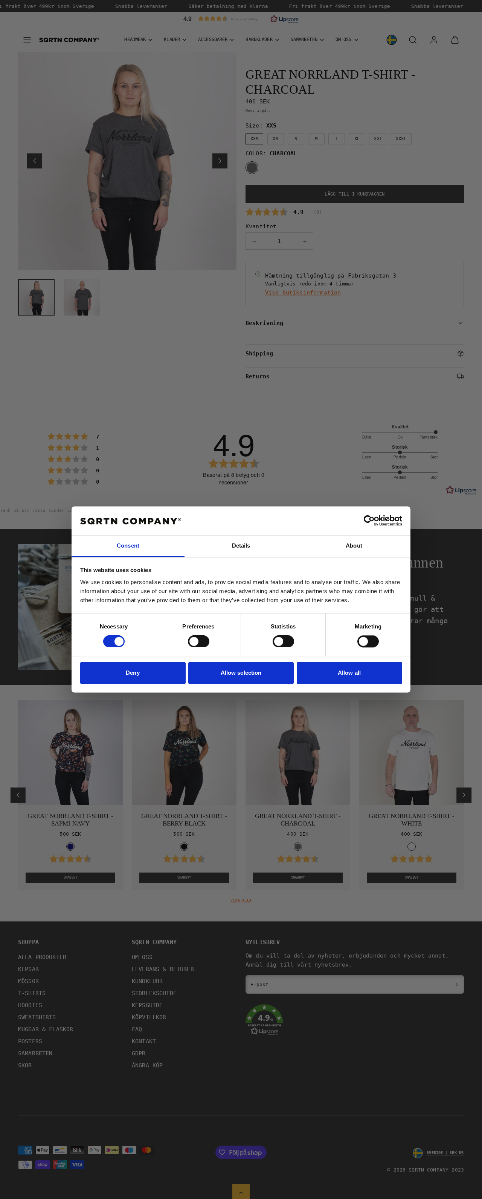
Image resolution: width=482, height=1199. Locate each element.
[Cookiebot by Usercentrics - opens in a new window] (369, 521)
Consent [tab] (128, 545)
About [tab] (354, 545)
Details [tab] (241, 545)
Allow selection (241, 672)
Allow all (349, 672)
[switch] (198, 642)
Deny (132, 672)
